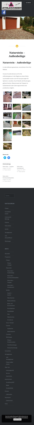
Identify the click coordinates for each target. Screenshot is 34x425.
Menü (29, 2)
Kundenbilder (9, 388)
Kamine (7, 222)
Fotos (6, 403)
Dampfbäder (10, 311)
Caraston (8, 334)
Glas (8, 314)
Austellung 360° (10, 382)
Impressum (8, 397)
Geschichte (9, 376)
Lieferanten (9, 394)
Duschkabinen (10, 308)
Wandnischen (10, 317)
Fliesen (6, 208)
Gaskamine (10, 328)
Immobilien (8, 351)
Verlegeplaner (8, 232)
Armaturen (10, 320)
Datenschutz (9, 400)
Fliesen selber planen (9, 363)
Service (8, 373)
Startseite (7, 253)
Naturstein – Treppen (8, 166)
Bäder (7, 385)
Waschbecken (10, 298)
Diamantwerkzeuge (10, 347)
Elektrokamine (10, 331)
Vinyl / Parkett (10, 322)
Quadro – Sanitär (9, 294)
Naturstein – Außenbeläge (10, 271)
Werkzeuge (8, 241)
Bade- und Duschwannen (10, 304)
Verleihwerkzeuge (10, 345)
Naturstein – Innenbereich (10, 286)
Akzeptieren (17, 419)
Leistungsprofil (10, 370)
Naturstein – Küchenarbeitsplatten (10, 276)
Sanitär (6, 229)
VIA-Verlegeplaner (9, 358)
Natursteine (8, 225)
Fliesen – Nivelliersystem (10, 341)
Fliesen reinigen (9, 264)
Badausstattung (10, 300)
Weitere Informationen (23, 417)
